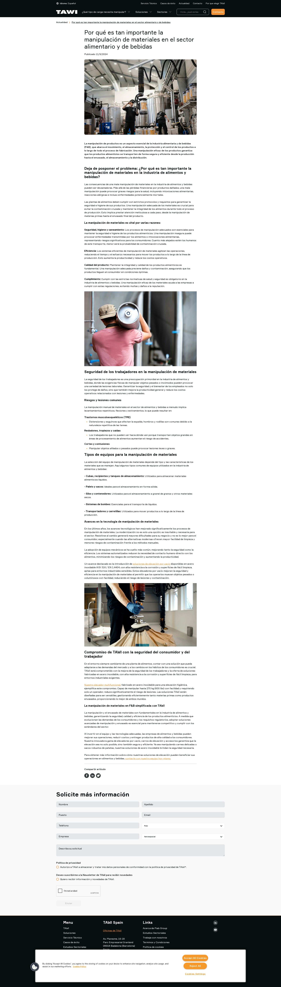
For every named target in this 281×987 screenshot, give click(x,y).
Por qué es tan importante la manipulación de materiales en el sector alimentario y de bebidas (121, 22)
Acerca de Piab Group (155, 928)
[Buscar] (205, 12)
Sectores (162, 11)
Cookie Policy (79, 966)
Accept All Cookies (195, 958)
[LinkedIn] (215, 922)
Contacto (197, 3)
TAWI (66, 928)
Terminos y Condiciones (156, 942)
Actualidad (184, 3)
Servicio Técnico (149, 3)
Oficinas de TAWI (112, 930)
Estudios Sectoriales (74, 946)
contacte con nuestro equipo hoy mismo (148, 758)
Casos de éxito (167, 3)
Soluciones (141, 11)
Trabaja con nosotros (155, 937)
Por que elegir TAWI (215, 3)
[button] (34, 967)
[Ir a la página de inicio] (66, 12)
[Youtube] (215, 929)
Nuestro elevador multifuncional (102, 684)
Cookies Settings (195, 974)
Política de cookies (153, 946)
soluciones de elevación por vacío (151, 563)
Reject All (195, 966)
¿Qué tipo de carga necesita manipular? (104, 11)
